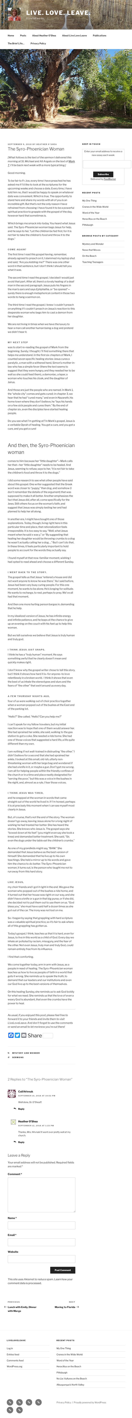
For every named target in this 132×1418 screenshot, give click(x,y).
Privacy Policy (38, 43)
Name (12, 1218)
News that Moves (91, 249)
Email (12, 1235)
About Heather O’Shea (44, 35)
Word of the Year (90, 212)
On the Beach (89, 255)
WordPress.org (14, 1366)
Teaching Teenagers (92, 262)
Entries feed (13, 1354)
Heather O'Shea (46, 144)
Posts (23, 35)
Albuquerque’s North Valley (70, 1384)
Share (35, 1035)
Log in (10, 1348)
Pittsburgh (87, 224)
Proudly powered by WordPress (90, 1402)
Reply (21, 1108)
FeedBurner (110, 179)
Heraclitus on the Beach (94, 218)
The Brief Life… (16, 43)
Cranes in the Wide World (95, 206)
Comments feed (15, 1360)
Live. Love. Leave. (58, 12)
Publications (99, 35)
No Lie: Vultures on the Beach (72, 1378)
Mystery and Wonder (26, 1053)
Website (13, 1251)
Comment (15, 1174)
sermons (18, 1057)
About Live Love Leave (74, 35)
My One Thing (89, 200)
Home (11, 35)
